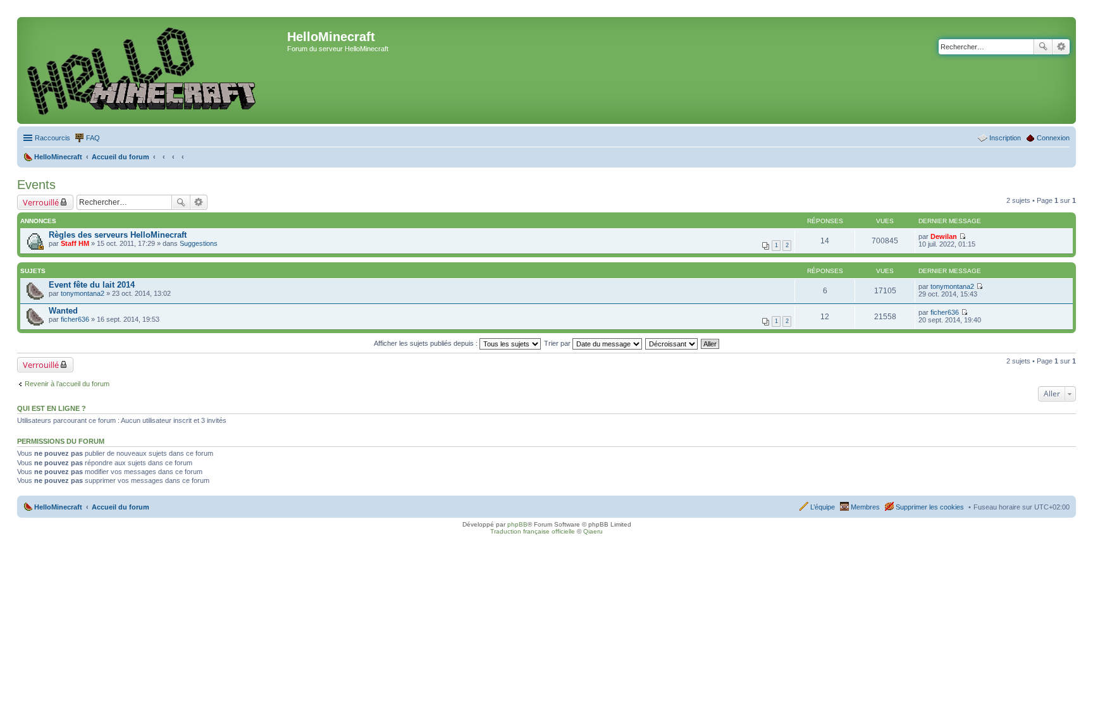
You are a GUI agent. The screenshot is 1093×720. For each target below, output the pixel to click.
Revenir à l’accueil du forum (67, 383)
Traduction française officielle (532, 531)
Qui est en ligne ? (51, 408)
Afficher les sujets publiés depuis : (426, 343)
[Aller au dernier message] (962, 236)
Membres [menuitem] (865, 507)
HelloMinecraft (58, 507)
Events (36, 185)
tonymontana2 (82, 293)
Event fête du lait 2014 (92, 285)
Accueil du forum (120, 507)
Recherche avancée (1061, 46)
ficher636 (75, 319)
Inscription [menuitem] (1005, 138)
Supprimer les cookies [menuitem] (930, 507)
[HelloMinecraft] (153, 70)
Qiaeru (593, 531)
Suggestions (199, 243)
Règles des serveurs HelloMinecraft (118, 235)
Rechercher (1043, 46)
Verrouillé (41, 202)
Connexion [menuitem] (1053, 138)
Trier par (558, 343)
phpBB (517, 524)
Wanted (63, 310)
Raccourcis (52, 138)
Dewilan (943, 236)
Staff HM (75, 243)
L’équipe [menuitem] (822, 507)
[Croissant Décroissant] (672, 343)
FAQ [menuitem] (93, 138)
